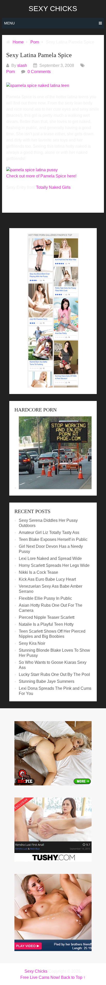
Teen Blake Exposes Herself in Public (53, 539)
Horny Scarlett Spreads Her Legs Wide (54, 565)
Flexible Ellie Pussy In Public (45, 598)
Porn (10, 71)
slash (22, 65)
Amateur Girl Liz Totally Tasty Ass (49, 532)
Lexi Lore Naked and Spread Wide (50, 558)
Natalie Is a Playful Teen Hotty (46, 624)
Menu (9, 23)
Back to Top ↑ (73, 977)
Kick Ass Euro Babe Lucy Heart (47, 579)
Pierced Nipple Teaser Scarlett (46, 617)
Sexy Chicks (53, 8)
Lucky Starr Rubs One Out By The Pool (54, 674)
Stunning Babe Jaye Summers (46, 681)
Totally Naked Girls (53, 187)
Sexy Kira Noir (32, 643)
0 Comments (39, 71)
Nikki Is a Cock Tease (38, 572)
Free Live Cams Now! (40, 977)
